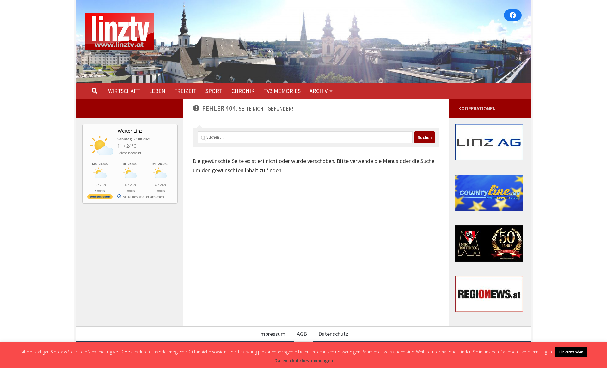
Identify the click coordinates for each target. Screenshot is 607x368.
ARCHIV (319, 90)
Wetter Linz (130, 131)
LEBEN (157, 90)
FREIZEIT (185, 90)
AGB (302, 333)
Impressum (272, 333)
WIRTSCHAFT (124, 90)
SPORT (214, 90)
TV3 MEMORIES (282, 90)
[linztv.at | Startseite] (119, 31)
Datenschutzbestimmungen (303, 361)
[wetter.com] (100, 198)
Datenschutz (333, 333)
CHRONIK (242, 90)
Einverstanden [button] (571, 352)
